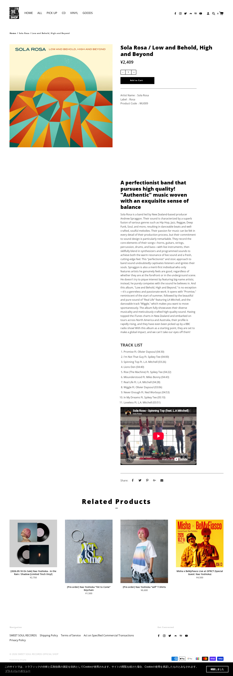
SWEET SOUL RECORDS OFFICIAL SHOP (38, 654)
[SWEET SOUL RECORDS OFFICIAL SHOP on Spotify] (195, 13)
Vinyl (74, 13)
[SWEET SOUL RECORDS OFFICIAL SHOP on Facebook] (175, 13)
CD (64, 13)
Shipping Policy (49, 635)
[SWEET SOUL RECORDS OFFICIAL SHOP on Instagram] (180, 13)
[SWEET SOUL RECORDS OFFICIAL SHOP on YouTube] (200, 13)
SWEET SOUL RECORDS (23, 635)
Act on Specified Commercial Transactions (109, 635)
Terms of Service (71, 635)
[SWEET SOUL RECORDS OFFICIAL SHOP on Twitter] (185, 13)
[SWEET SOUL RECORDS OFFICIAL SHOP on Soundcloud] (190, 13)
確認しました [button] (217, 669)
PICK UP (52, 13)
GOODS (88, 13)
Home (28, 13)
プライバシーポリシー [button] (17, 671)
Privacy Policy (18, 640)
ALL (39, 13)
